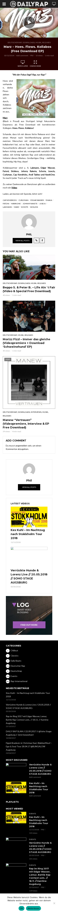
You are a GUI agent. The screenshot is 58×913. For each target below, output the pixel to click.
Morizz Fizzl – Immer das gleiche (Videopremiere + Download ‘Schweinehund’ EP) (26, 343)
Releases (46, 42)
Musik (38, 42)
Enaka (49, 200)
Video (14, 187)
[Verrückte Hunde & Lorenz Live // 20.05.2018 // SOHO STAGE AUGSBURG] (29, 557)
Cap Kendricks (10, 200)
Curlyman (23, 200)
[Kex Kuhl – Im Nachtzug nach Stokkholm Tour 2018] (29, 517)
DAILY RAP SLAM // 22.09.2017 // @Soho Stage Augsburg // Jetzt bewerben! (29, 733)
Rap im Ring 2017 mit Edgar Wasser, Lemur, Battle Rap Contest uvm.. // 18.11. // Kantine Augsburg (27, 719)
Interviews (36, 412)
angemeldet (21, 445)
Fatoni (6, 203)
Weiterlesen (33, 908)
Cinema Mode (35, 66)
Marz (16, 207)
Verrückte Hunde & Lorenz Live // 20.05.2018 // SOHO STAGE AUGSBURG (29, 576)
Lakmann (7, 207)
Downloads (29, 42)
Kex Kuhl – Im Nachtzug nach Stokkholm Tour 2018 (28, 534)
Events (32, 813)
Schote (24, 207)
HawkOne (16, 203)
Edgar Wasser (37, 200)
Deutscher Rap (15, 42)
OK (21, 908)
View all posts (22, 240)
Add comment (22, 55)
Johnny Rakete (30, 203)
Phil (31, 55)
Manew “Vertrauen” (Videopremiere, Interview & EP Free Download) (26, 423)
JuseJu (42, 203)
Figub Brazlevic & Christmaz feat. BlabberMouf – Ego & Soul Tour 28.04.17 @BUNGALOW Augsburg (29, 746)
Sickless (34, 207)
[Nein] (54, 903)
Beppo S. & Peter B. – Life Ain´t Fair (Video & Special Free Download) (29, 289)
